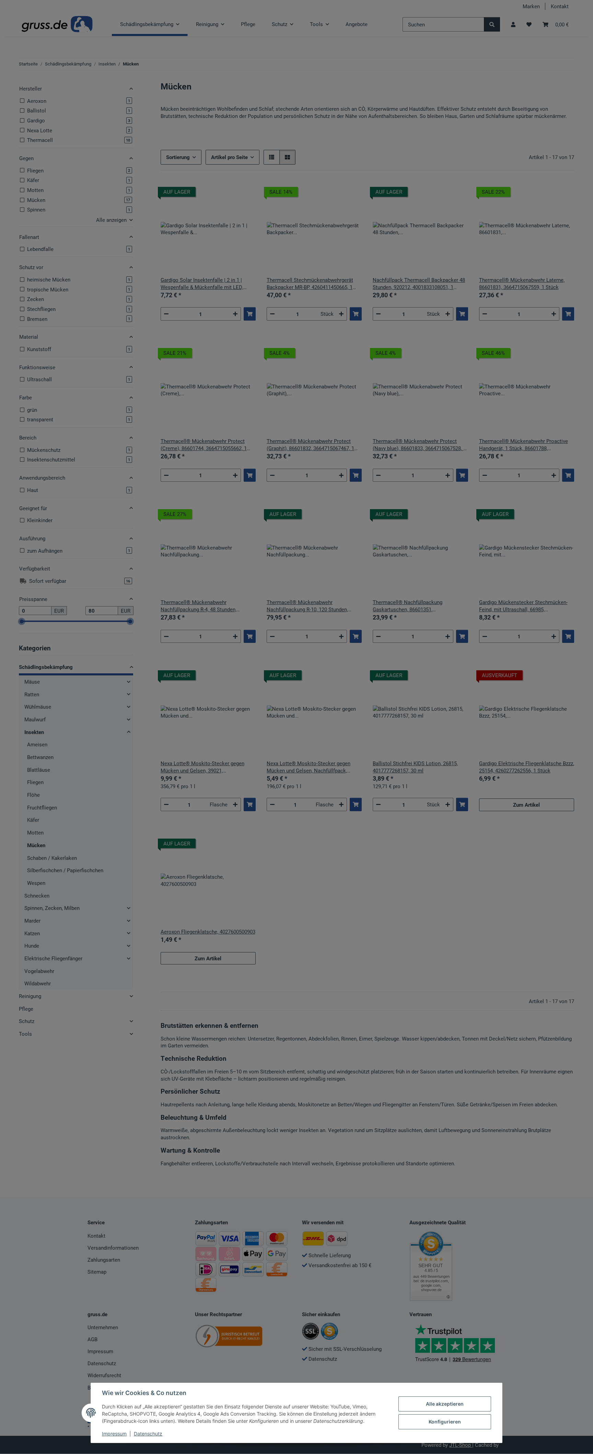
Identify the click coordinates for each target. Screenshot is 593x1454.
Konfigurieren (445, 1422)
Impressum (114, 1434)
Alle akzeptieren (445, 1404)
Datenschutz (148, 1434)
